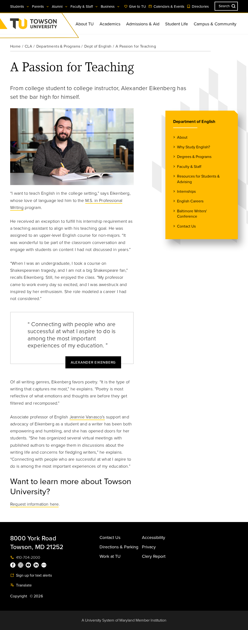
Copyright (18, 596)
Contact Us (186, 226)
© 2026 (36, 596)
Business (108, 6)
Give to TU (137, 6)
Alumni (57, 6)
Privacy (149, 547)
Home (15, 46)
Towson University (46, 25)
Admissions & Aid (142, 24)
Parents (38, 6)
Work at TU (110, 556)
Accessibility (153, 537)
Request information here (34, 504)
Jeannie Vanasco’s (87, 417)
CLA (28, 46)
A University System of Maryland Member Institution (124, 620)
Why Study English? (193, 147)
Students (17, 6)
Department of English (194, 121)
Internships (186, 191)
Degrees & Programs (194, 156)
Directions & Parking (119, 547)
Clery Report (153, 556)
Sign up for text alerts (33, 575)
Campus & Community (215, 24)
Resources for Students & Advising (198, 179)
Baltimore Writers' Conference (192, 214)
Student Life (176, 24)
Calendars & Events (168, 6)
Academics (110, 24)
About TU (85, 24)
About (182, 137)
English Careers (190, 201)
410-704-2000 (27, 557)
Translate (23, 585)
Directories (200, 6)
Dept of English (98, 46)
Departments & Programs (58, 46)
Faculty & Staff (82, 6)
